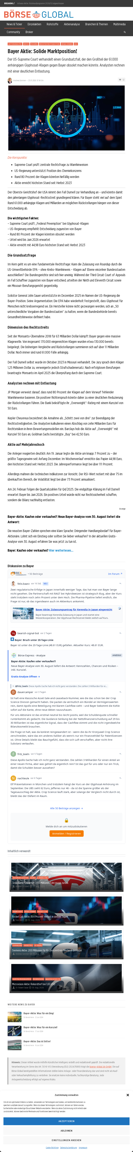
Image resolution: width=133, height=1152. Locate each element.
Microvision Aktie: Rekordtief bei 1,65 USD (33, 984)
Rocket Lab (42, 911)
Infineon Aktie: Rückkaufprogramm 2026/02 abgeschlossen (40, 3)
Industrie (28, 945)
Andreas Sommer (19, 80)
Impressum (83, 1147)
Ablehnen (66, 1130)
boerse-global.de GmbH (101, 1066)
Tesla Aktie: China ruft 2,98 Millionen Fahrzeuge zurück (40, 883)
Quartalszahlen (53, 979)
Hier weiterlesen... (61, 550)
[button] (128, 1095)
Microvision (38, 979)
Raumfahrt (18, 911)
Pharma (34, 44)
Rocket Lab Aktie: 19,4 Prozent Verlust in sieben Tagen (40, 916)
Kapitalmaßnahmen (22, 979)
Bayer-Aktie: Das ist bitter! (37, 1041)
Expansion (17, 945)
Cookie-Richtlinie (52, 1147)
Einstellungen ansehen (66, 1140)
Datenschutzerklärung (68, 1147)
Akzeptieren (66, 1121)
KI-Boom (38, 945)
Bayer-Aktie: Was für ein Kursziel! (40, 1027)
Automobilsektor (20, 878)
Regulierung (66, 44)
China (32, 878)
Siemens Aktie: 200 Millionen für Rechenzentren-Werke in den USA (47, 950)
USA (75, 44)
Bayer (26, 44)
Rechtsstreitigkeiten (49, 44)
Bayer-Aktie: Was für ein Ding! (39, 1013)
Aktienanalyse (15, 44)
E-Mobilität (42, 878)
